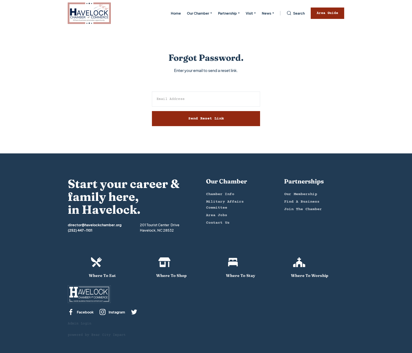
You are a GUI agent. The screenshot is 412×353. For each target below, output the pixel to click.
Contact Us (218, 223)
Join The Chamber (303, 209)
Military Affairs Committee (225, 205)
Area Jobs (216, 215)
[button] (199, 13)
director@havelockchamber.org (94, 225)
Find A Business (302, 202)
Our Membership (300, 194)
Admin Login (79, 323)
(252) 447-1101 (80, 230)
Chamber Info (220, 194)
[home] (89, 13)
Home (176, 13)
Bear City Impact (108, 335)
